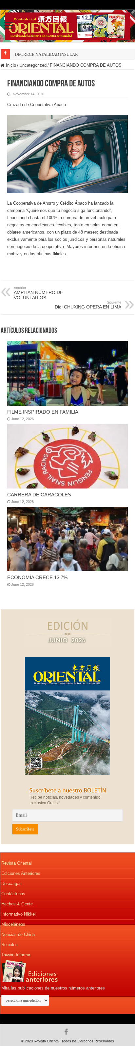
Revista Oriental (16, 863)
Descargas (11, 883)
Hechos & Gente (17, 903)
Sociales (9, 944)
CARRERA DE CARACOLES (39, 494)
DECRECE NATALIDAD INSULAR (46, 54)
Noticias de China (18, 934)
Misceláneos (13, 924)
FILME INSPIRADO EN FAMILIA (42, 412)
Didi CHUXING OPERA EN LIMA (88, 304)
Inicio (10, 65)
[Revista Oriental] (67, 25)
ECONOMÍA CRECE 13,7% (37, 577)
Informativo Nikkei (18, 914)
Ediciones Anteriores (20, 873)
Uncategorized (33, 65)
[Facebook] (67, 1032)
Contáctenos (13, 893)
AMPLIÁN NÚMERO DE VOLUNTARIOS (38, 293)
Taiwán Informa (15, 954)
